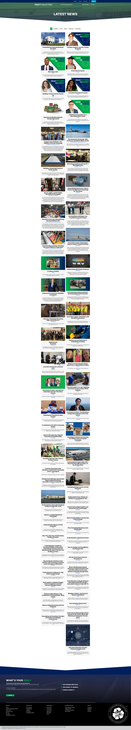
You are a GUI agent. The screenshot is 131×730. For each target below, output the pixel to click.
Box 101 (92, 4)
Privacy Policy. (24, 728)
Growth (60, 28)
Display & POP (68, 708)
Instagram (89, 708)
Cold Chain (49, 708)
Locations (75, 1)
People (65, 28)
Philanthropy (71, 28)
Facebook (89, 707)
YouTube (89, 711)
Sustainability (77, 28)
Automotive (49, 707)
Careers (80, 1)
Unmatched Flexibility (69, 710)
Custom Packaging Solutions (66, 4)
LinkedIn (89, 710)
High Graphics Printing (70, 707)
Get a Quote (85, 1)
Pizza (48, 714)
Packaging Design (30, 712)
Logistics (28, 710)
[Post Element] (53, 43)
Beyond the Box (85, 4)
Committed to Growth (10, 715)
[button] (89, 1)
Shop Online (67, 711)
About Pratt (77, 4)
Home (7, 707)
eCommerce (49, 710)
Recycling (28, 711)
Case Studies (29, 707)
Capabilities (55, 28)
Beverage (49, 712)
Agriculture (49, 711)
